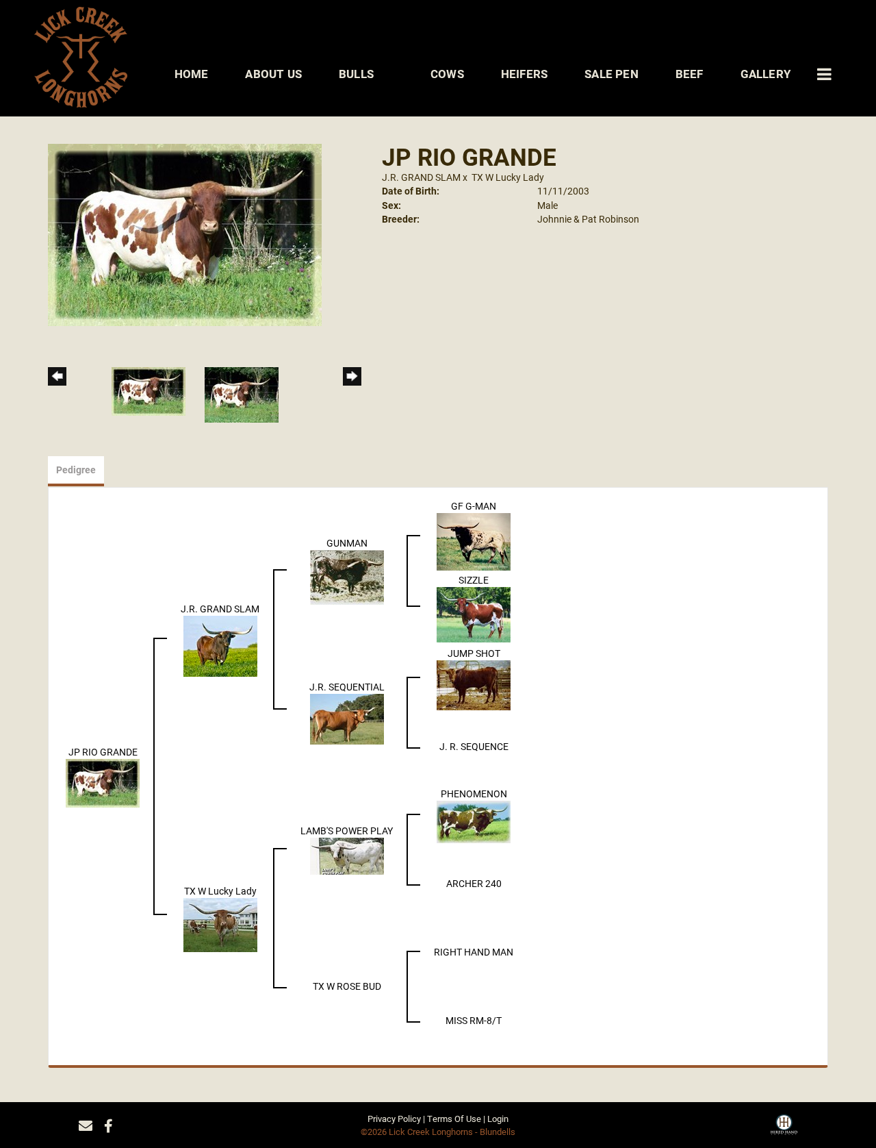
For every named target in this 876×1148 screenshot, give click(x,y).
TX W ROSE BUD (347, 986)
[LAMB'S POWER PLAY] (347, 855)
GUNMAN (347, 542)
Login (497, 1118)
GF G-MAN (473, 505)
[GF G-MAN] (474, 540)
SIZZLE (474, 579)
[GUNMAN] (347, 576)
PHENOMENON (474, 793)
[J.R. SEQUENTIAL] (347, 718)
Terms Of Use (454, 1118)
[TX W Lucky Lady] (220, 923)
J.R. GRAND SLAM (421, 177)
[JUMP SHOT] (474, 683)
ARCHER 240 (474, 883)
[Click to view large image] (185, 233)
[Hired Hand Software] (784, 1129)
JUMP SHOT (474, 653)
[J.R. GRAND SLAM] (220, 644)
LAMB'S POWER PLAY (346, 830)
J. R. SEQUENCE (473, 746)
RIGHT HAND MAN (473, 951)
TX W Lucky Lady (508, 177)
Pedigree (76, 469)
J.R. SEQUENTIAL (347, 686)
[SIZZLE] (474, 613)
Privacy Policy (394, 1118)
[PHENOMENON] (474, 820)
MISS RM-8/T (474, 1020)
